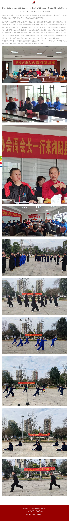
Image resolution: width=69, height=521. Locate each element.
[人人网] (1, 166)
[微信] (1, 157)
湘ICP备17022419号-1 (38, 514)
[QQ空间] (1, 160)
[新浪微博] (1, 163)
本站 (48, 11)
